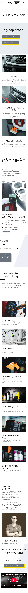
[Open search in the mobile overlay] (9, 248)
